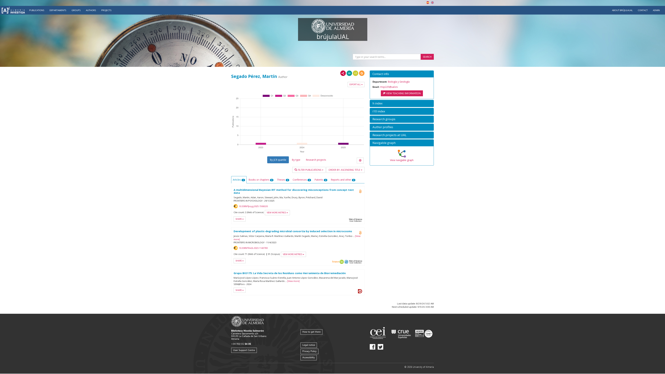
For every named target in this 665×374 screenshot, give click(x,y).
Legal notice (308, 344)
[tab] (402, 74)
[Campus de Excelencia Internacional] (378, 333)
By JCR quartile (278, 159)
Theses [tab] (282, 179)
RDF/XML (343, 73)
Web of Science (355, 220)
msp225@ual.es (389, 86)
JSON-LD (349, 73)
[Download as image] (360, 160)
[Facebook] (372, 347)
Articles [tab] (238, 179)
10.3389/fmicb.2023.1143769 (253, 248)
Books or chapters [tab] (260, 179)
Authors (91, 10)
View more (293, 281)
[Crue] (401, 333)
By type (296, 159)
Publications (36, 10)
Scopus (335, 262)
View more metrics (277, 212)
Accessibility (308, 357)
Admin (656, 10)
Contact (643, 10)
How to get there (311, 331)
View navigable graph (402, 160)
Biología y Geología (399, 81)
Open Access (360, 232)
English (432, 2)
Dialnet (360, 291)
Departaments (58, 10)
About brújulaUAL (622, 10)
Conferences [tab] (301, 179)
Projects (106, 10)
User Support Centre (244, 350)
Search (427, 56)
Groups (76, 10)
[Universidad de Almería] (247, 321)
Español (427, 2)
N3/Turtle (355, 73)
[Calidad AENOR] (423, 333)
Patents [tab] (320, 179)
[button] (402, 74)
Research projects (316, 159)
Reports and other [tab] (342, 179)
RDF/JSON (362, 73)
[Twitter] (380, 347)
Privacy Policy (309, 351)
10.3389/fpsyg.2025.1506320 (253, 206)
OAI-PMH (346, 262)
